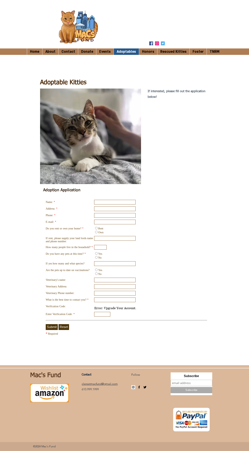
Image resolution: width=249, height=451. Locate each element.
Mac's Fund (45, 375)
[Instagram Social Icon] (157, 43)
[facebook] (151, 43)
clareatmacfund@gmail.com (100, 384)
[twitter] (163, 43)
